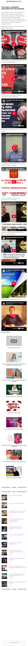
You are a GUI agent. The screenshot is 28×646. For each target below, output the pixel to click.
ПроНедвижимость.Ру (14, 1)
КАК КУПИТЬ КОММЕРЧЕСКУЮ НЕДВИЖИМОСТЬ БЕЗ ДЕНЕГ (15, 527)
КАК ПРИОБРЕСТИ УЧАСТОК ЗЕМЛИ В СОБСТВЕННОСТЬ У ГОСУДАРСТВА (17, 512)
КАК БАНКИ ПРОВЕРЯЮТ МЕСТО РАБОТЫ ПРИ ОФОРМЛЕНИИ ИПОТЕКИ (17, 567)
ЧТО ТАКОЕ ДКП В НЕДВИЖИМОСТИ (17, 534)
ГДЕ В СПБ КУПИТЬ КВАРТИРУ (15, 495)
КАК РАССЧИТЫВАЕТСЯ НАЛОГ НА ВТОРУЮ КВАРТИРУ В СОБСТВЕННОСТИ (16, 520)
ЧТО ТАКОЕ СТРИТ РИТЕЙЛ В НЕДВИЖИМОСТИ (15, 543)
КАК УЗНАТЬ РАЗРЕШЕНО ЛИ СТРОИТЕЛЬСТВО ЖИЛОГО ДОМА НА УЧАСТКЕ (17, 552)
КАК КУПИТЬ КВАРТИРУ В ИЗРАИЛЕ (16, 503)
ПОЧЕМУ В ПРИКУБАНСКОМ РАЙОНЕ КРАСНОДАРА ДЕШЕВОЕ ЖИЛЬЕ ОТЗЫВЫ (17, 575)
